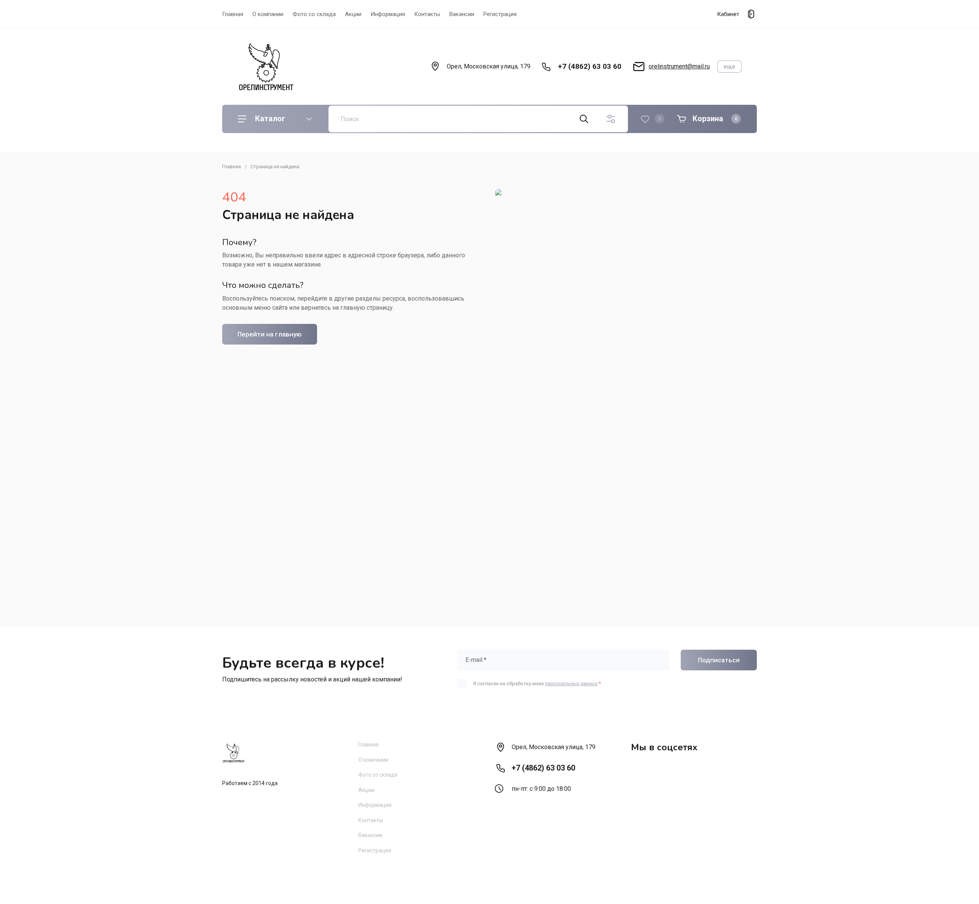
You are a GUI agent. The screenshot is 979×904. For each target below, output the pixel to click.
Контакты (427, 14)
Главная (232, 14)
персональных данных (571, 683)
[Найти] (584, 119)
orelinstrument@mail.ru (679, 66)
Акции (353, 14)
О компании (267, 14)
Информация (388, 14)
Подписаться (719, 660)
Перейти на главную (269, 334)
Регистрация (500, 14)
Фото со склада (314, 14)
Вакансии (461, 14)
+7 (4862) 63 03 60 (589, 66)
